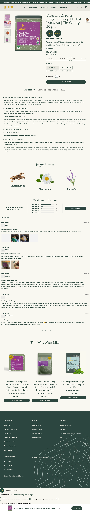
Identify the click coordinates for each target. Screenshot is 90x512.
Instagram (10, 465)
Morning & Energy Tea (10, 429)
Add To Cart (77, 508)
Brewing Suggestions (48, 89)
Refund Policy (36, 425)
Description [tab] (29, 89)
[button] (50, 39)
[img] (5, 223)
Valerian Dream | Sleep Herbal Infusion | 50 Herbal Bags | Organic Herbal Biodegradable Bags (45, 386)
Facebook (10, 469)
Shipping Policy (37, 429)
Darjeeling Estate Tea (10, 437)
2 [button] (42, 331)
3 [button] (45, 331)
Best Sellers (33, 7)
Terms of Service (37, 433)
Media (62, 442)
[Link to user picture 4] (34, 238)
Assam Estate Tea (9, 442)
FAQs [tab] (63, 89)
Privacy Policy (36, 437)
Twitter (9, 461)
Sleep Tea (7, 425)
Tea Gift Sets (8, 450)
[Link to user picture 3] (24, 238)
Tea (24, 7)
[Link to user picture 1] (5, 238)
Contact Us (63, 7)
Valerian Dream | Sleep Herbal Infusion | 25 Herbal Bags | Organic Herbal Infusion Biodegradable (17, 386)
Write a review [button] (75, 208)
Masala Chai (7, 433)
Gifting (43, 7)
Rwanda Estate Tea (10, 446)
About (52, 7)
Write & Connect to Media (68, 433)
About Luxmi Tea (65, 425)
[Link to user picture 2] (15, 238)
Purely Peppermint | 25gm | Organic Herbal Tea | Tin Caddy (73, 384)
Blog (61, 437)
